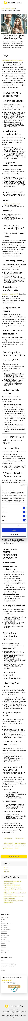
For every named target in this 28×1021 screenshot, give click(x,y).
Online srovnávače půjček (10, 294)
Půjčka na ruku (4, 933)
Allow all (14, 530)
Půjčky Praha (3, 945)
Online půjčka (3, 919)
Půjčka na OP (3, 952)
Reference (3, 970)
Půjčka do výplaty (4, 925)
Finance (13, 8)
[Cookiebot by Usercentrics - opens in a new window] (20, 485)
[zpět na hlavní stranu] (13, 2)
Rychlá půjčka (3, 937)
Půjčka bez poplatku (5, 935)
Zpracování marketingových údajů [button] (7, 966)
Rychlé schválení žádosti (12, 204)
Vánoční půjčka (4, 931)
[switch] (24, 512)
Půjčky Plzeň (3, 947)
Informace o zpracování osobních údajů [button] (8, 964)
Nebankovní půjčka (4, 917)
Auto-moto (6, 871)
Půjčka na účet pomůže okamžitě (12, 885)
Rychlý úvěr (3, 939)
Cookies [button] (2, 960)
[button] (2, 3)
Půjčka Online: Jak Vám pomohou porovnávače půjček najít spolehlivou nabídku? (13, 889)
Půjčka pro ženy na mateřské (6, 923)
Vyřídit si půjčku (14, 856)
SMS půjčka (3, 943)
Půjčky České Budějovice (5, 929)
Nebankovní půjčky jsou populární (12, 60)
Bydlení (6, 869)
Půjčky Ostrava (4, 927)
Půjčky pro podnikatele (5, 941)
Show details (21, 525)
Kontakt (2, 948)
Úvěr (2, 921)
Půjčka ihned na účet (5, 950)
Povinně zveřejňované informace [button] (7, 962)
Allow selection (14, 534)
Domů (2, 8)
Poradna (8, 8)
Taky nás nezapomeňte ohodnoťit (11, 977)
